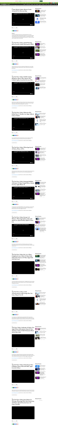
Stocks (34, 4)
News (48, 4)
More (50, 4)
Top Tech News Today (14, 107)
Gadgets (32, 4)
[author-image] (12, 27)
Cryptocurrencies (28, 4)
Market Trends (14, 27)
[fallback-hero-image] (37, 11)
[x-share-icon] (13, 64)
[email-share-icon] (17, 64)
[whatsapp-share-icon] (12, 64)
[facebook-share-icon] (14, 64)
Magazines (37, 4)
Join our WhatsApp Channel (15, 105)
